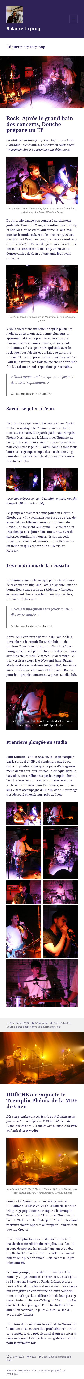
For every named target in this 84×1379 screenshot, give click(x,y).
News (33, 1356)
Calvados (65, 1023)
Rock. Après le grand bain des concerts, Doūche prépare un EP (39, 124)
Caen (56, 1023)
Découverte (41, 1023)
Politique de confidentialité (21, 1370)
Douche (10, 1026)
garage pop (22, 1026)
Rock (58, 1026)
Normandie (36, 1026)
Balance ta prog (23, 28)
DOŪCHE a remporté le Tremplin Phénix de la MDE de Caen (41, 1100)
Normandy (49, 1026)
